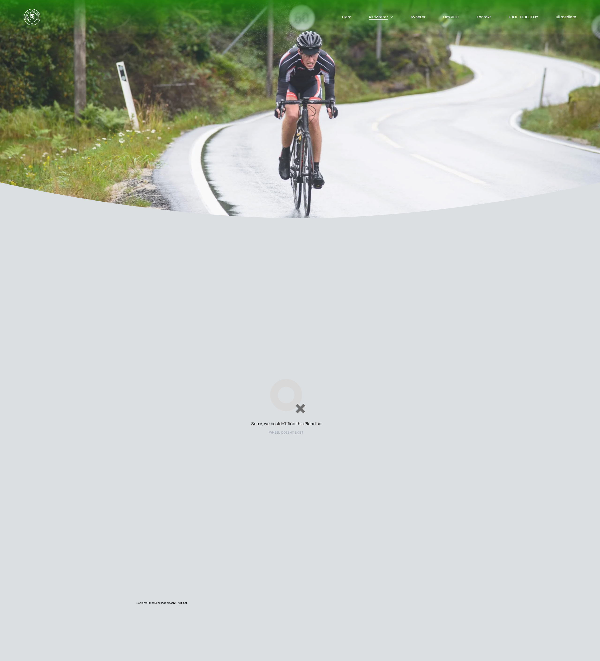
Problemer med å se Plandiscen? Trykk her (161, 603)
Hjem (346, 17)
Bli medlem (566, 17)
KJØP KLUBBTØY (523, 17)
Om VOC (451, 17)
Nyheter (418, 17)
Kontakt (483, 17)
